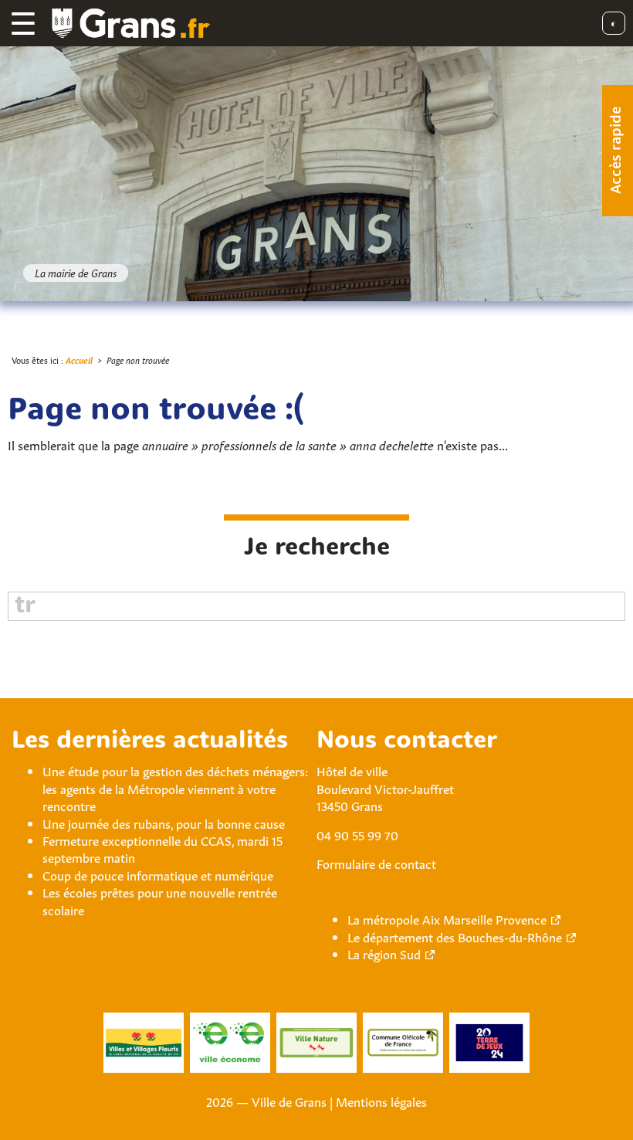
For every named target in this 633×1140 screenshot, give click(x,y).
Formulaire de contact (376, 862)
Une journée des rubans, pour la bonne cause (163, 822)
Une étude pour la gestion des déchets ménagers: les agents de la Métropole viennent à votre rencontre (175, 787)
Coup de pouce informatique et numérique (157, 874)
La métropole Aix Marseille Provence (447, 918)
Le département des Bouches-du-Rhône (454, 936)
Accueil (79, 359)
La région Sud (384, 953)
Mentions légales (381, 1100)
